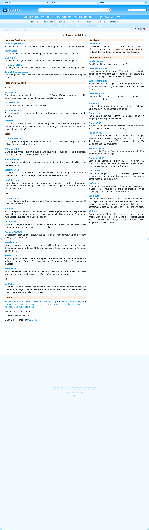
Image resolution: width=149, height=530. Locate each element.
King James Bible (13, 65)
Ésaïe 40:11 (10, 221)
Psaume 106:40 (96, 148)
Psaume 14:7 (11, 92)
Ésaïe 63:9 (94, 196)
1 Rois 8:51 (94, 103)
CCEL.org (31, 320)
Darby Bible (11, 58)
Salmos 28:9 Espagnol (72, 301)
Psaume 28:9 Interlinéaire (17, 301)
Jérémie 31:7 (11, 121)
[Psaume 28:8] (3, 244)
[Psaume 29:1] (146, 244)
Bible (6, 29)
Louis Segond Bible (14, 44)
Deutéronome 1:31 (98, 68)
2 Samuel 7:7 (11, 208)
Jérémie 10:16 (12, 170)
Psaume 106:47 (96, 158)
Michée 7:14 (11, 255)
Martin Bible (11, 51)
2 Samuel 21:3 (12, 149)
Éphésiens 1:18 (12, 180)
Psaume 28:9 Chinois (62, 304)
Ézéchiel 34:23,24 (13, 232)
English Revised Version (17, 72)
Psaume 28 (94, 44)
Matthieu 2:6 (11, 269)
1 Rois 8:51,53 (12, 159)
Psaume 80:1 (95, 133)
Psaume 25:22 (12, 103)
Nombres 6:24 (96, 61)
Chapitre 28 (19, 29)
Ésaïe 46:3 (94, 183)
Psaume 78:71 (12, 198)
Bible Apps (19, 307)
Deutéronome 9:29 (14, 139)
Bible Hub (29, 307)
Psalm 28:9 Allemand (39, 304)
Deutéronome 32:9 (98, 93)
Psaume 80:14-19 (13, 110)
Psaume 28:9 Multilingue (46, 301)
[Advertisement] (74, 340)
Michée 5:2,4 (11, 242)
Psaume (11, 29)
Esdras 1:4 (10, 284)
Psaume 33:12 (96, 113)
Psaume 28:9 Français (16, 304)
